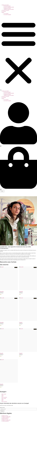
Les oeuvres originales (7, 14)
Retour (2, 191)
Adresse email (2, 407)
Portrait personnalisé (7, 92)
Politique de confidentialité (6, 416)
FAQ (2, 396)
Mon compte (4, 394)
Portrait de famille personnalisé (9, 7)
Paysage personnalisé (7, 8)
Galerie (3, 12)
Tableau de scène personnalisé (9, 9)
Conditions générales (5, 417)
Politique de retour (5, 415)
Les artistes (4, 11)
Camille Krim (1, 292)
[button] (18, 53)
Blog (2, 395)
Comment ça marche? (5, 10)
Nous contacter (4, 397)
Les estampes (6, 13)
